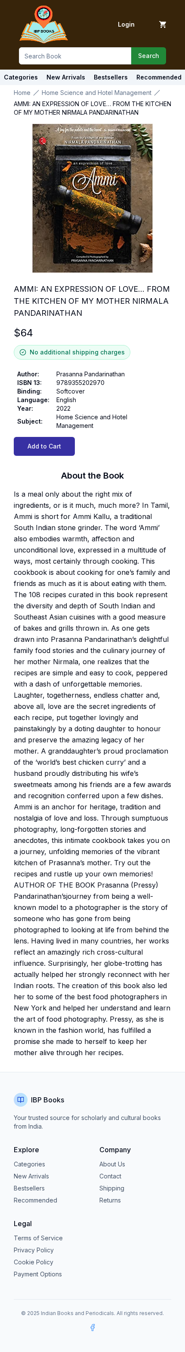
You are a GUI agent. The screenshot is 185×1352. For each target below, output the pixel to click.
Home (22, 92)
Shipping (111, 1188)
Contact (110, 1176)
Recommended (35, 1200)
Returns (110, 1200)
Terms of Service (38, 1238)
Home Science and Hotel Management (96, 92)
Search (148, 55)
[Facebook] (92, 1327)
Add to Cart (44, 446)
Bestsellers (29, 1188)
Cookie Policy (33, 1262)
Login (126, 24)
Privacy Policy (34, 1250)
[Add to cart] (162, 24)
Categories (21, 77)
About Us (112, 1164)
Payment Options (38, 1274)
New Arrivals (31, 1176)
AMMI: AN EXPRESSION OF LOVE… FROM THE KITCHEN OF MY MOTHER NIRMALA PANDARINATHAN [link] (92, 108)
